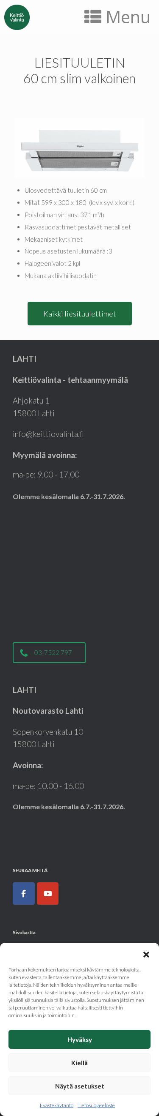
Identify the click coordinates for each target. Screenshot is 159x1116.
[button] (146, 953)
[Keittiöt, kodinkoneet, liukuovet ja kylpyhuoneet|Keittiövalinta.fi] (17, 17)
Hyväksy (79, 1039)
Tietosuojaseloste (96, 1105)
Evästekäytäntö (56, 1105)
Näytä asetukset (79, 1086)
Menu (128, 16)
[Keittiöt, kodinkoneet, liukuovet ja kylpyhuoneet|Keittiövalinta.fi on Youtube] (48, 893)
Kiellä (79, 1063)
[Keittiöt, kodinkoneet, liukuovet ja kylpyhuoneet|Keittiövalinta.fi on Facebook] (24, 893)
